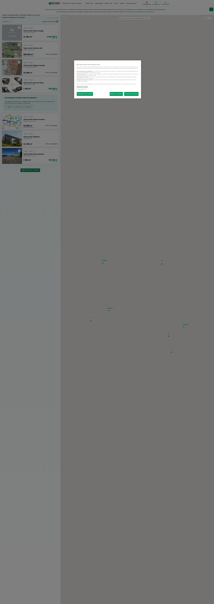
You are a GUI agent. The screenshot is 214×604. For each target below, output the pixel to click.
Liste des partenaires (81, 89)
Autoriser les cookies (131, 94)
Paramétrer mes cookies (85, 94)
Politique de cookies (82, 87)
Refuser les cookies (116, 94)
